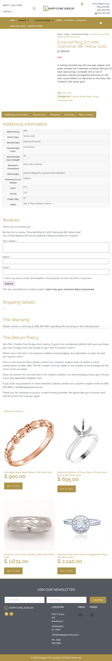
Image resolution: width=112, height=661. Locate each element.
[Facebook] (7, 614)
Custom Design (42, 20)
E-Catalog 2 (81, 20)
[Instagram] (11, 614)
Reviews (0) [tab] (39, 114)
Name (7, 257)
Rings (66, 34)
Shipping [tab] (55, 114)
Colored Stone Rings (79, 34)
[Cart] (100, 23)
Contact (7, 11)
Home (12, 20)
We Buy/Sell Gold (18, 26)
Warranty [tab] (69, 114)
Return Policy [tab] (86, 114)
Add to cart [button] (13, 486)
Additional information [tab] (16, 114)
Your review (10, 241)
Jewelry (22, 20)
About (6, 5)
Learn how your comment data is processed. (70, 289)
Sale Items (16, 5)
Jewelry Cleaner (34, 26)
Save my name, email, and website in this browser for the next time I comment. (48, 278)
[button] (34, 8)
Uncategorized (64, 100)
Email (6, 267)
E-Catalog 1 (69, 20)
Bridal (59, 20)
